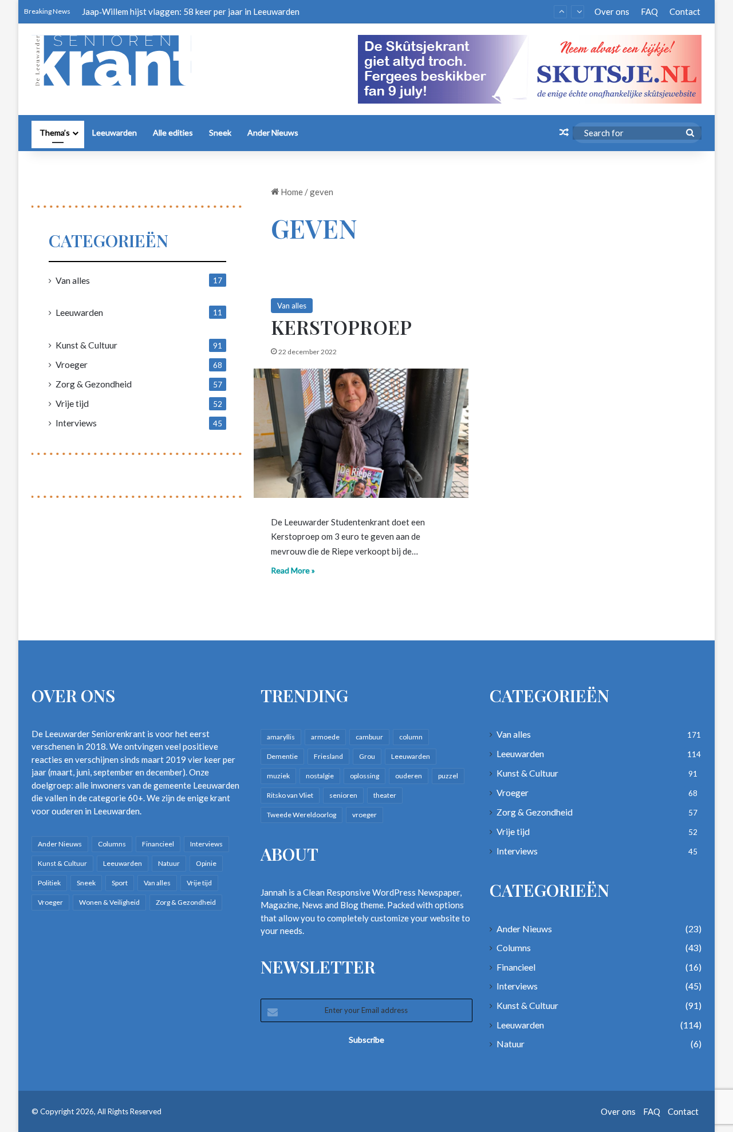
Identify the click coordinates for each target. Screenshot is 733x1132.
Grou (367, 756)
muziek (278, 775)
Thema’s (55, 132)
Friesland (328, 756)
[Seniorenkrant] (115, 60)
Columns (112, 844)
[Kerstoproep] (361, 433)
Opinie (206, 863)
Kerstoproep (341, 326)
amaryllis (281, 737)
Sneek (220, 132)
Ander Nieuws (272, 132)
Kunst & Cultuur (86, 344)
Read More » (293, 570)
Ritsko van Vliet (290, 795)
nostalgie (320, 775)
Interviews (76, 422)
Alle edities (173, 132)
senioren (343, 795)
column (411, 737)
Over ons (611, 11)
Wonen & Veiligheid (109, 902)
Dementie (282, 756)
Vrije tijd (72, 403)
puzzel (448, 775)
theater (384, 795)
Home (291, 192)
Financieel (158, 844)
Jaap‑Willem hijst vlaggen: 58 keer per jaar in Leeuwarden (190, 11)
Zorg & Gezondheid (94, 383)
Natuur (169, 863)
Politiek (49, 882)
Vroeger (72, 364)
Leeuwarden (114, 132)
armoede (325, 737)
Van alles (291, 305)
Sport (120, 882)
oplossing (364, 775)
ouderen (408, 775)
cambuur (369, 737)
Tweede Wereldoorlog (301, 814)
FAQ (649, 11)
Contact (684, 11)
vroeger (364, 814)
